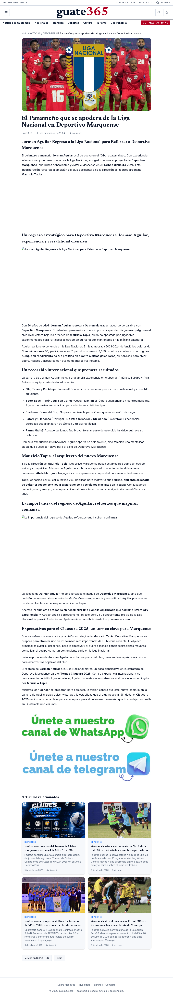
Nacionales (41, 22)
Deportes (73, 22)
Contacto (146, 3)
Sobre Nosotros (66, 984)
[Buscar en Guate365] (158, 12)
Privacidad (84, 984)
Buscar (165, 3)
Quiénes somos (126, 3)
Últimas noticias (155, 23)
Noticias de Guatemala (17, 22)
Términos (97, 984)
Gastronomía (119, 22)
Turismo (101, 22)
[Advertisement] (86, 204)
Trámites (58, 22)
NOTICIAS (35, 33)
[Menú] (6, 12)
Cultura (87, 22)
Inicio (24, 33)
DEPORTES (49, 33)
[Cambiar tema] (167, 12)
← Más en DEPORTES (36, 958)
